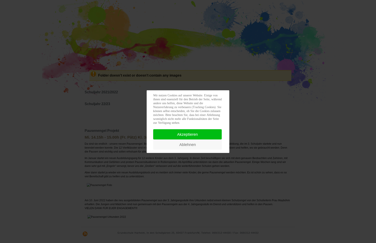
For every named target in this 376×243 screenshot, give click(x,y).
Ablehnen (187, 144)
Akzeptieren (187, 134)
